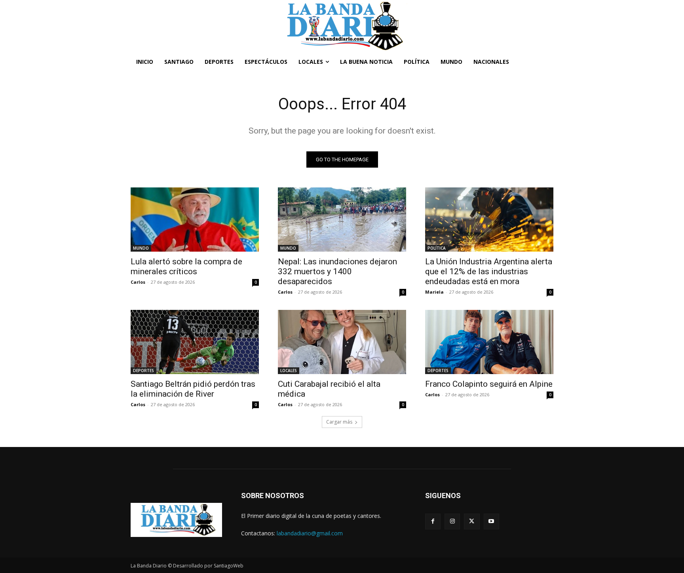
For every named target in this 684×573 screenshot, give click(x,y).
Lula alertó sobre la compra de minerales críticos (186, 266)
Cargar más (339, 421)
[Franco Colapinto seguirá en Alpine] (489, 342)
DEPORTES (143, 370)
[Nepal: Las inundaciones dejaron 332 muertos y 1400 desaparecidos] (342, 219)
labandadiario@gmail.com (310, 533)
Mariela (434, 292)
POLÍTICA (437, 248)
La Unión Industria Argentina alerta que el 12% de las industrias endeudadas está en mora (488, 271)
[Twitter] (471, 521)
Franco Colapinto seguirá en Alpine (489, 384)
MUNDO (141, 248)
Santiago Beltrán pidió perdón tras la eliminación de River (193, 389)
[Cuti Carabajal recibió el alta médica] (342, 342)
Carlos (138, 282)
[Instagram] (452, 521)
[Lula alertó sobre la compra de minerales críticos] (195, 219)
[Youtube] (491, 521)
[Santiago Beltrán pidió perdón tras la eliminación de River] (195, 342)
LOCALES (288, 370)
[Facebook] (433, 521)
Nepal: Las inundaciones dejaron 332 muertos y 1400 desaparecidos (337, 271)
